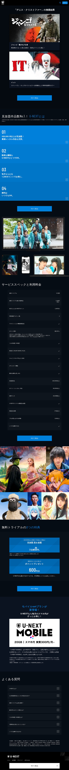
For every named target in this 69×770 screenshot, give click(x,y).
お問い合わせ (27, 760)
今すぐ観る (34, 98)
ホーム (9, 760)
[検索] (60, 2)
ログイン (65, 2)
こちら (35, 336)
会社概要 (14, 760)
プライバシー (20, 760)
